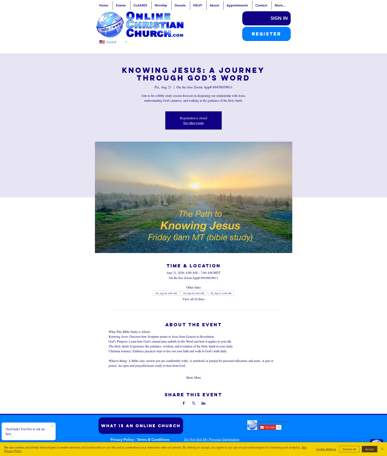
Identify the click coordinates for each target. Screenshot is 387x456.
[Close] (382, 449)
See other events (193, 123)
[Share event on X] (194, 403)
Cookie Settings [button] (326, 449)
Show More (193, 377)
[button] (266, 34)
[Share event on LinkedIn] (203, 403)
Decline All (349, 449)
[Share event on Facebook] (184, 403)
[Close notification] (52, 426)
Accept (369, 449)
